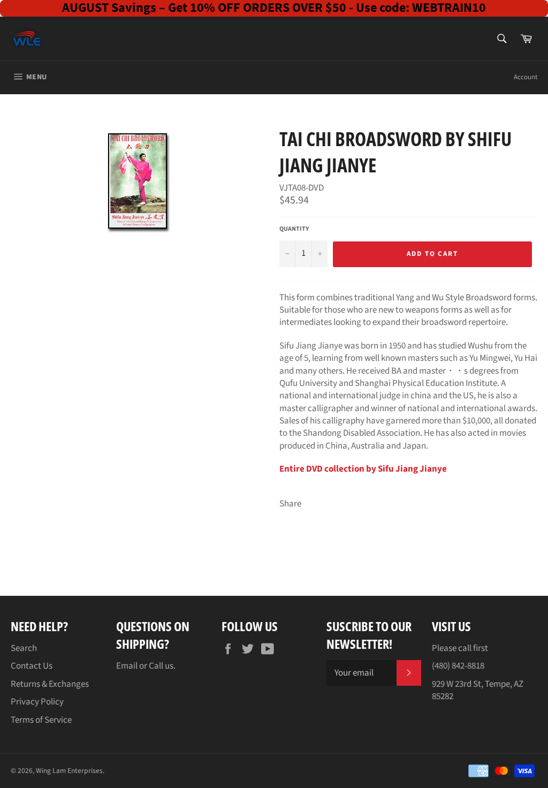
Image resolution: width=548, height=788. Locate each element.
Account (525, 77)
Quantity (294, 229)
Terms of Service (41, 720)
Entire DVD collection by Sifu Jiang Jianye (363, 469)
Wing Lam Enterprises (69, 771)
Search (24, 648)
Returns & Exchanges (50, 684)
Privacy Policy (37, 701)
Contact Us (31, 666)
